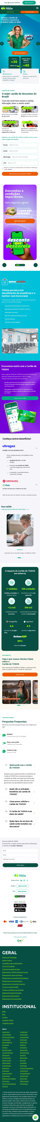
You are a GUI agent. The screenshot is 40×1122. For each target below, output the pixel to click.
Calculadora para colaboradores (12, 963)
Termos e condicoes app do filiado (13, 990)
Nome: (5, 145)
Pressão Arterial (20, 550)
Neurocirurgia (6, 1061)
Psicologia (23, 1066)
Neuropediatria (7, 1042)
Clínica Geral (24, 1071)
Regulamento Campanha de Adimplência (15, 978)
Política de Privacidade (9, 958)
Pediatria (23, 1045)
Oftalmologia (24, 1081)
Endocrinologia (7, 1074)
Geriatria (23, 1055)
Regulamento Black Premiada (11, 993)
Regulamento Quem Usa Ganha (12, 975)
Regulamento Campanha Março (12, 981)
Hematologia (24, 1037)
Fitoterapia (5, 1055)
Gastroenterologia (8, 1037)
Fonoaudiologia (25, 1074)
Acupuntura (6, 1032)
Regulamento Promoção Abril (11, 999)
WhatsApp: (7, 157)
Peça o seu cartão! (30, 12)
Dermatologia (24, 1053)
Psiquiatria (23, 1048)
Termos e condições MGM (10, 987)
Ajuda (4, 1012)
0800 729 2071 (29, 3)
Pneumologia (6, 1066)
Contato (5, 1017)
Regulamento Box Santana (10, 996)
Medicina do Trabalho (9, 1079)
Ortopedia (23, 1063)
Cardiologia (23, 1032)
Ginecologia (6, 1076)
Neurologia (23, 1079)
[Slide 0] (18, 66)
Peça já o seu (20, 675)
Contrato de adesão (8, 966)
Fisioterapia (24, 1035)
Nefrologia (23, 1040)
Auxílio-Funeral (7, 960)
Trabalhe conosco (8, 1023)
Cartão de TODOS (7, 1020)
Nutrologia (5, 1081)
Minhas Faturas (10, 12)
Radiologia (5, 1068)
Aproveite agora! (20, 53)
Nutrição (23, 1061)
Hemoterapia (6, 1058)
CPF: (4, 163)
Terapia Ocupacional (26, 1068)
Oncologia (5, 1045)
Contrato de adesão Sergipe (11, 969)
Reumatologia (6, 1050)
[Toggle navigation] (37, 8)
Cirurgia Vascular (7, 1053)
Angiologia (5, 1071)
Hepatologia (24, 1076)
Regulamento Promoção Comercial (13, 984)
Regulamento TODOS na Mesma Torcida (15, 972)
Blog (3, 1014)
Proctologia (24, 1084)
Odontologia (6, 1063)
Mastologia (23, 1058)
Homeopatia (6, 1040)
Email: (5, 151)
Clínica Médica (6, 1035)
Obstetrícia (23, 1042)
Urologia (5, 1086)
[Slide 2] (22, 66)
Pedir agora (20, 865)
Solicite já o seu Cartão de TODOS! (20, 174)
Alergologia (24, 1050)
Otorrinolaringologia (9, 1084)
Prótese (4, 1048)
